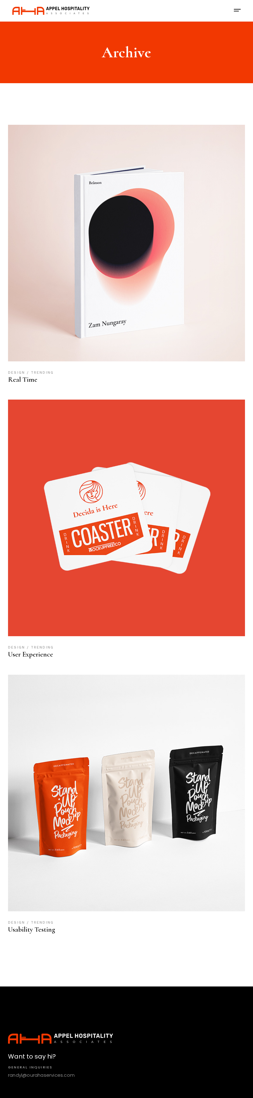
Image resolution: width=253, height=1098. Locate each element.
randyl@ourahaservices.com (41, 1075)
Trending (42, 373)
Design (17, 373)
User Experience (30, 654)
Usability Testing (31, 929)
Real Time (22, 380)
